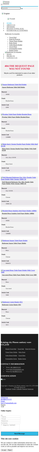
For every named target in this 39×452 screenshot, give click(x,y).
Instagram (30, 389)
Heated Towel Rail (10, 349)
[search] (22, 8)
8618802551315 (17, 371)
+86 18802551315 (15, 367)
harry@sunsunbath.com (17, 369)
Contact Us (12, 58)
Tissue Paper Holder (15, 41)
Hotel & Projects (14, 39)
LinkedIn (19, 389)
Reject (10, 450)
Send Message (19, 433)
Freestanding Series (15, 48)
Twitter (14, 389)
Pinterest (24, 389)
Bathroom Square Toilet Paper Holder (14, 243)
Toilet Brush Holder (15, 45)
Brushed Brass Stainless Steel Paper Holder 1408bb (18, 213)
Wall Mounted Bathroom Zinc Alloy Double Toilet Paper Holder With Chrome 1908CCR (17, 182)
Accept (4, 450)
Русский (12, 18)
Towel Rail (12, 37)
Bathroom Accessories (17, 30)
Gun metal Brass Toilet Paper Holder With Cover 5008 (19, 275)
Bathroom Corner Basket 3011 (11, 305)
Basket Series (13, 50)
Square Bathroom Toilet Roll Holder (13, 87)
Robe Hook (13, 43)
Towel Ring (13, 47)
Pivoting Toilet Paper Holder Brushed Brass (16, 117)
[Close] (1, 415)
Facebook (8, 389)
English (7, 13)
